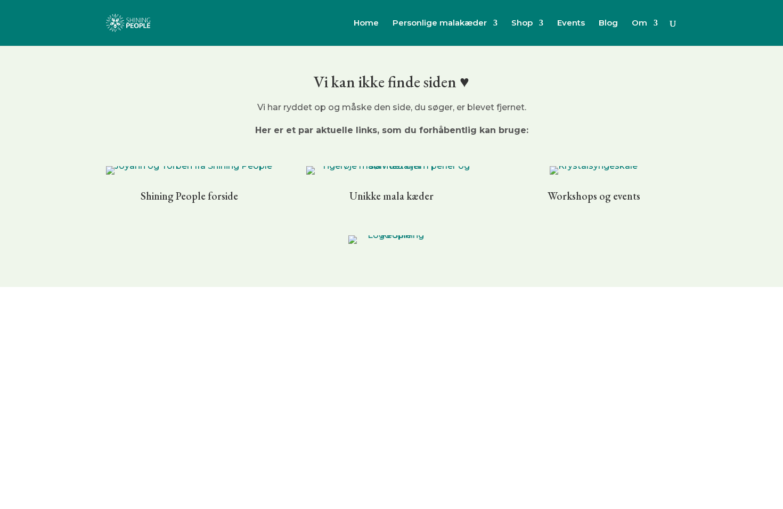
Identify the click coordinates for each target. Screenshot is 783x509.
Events (571, 23)
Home (366, 23)
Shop (522, 23)
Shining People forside (189, 196)
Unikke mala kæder (391, 196)
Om (639, 23)
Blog (608, 23)
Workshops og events (594, 196)
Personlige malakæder (440, 23)
